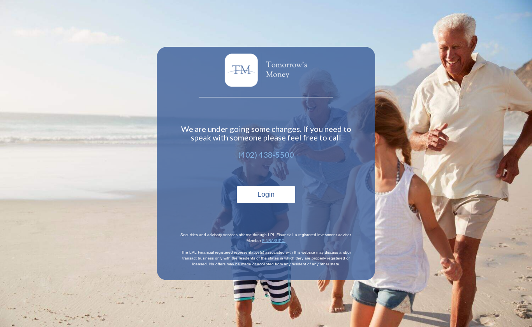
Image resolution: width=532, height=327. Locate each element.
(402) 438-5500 (266, 154)
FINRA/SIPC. (273, 240)
